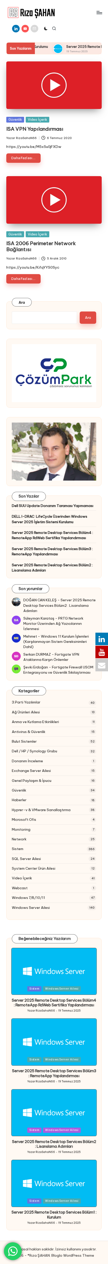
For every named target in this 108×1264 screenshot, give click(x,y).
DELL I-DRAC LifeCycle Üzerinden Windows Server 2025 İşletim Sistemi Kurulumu (49, 519)
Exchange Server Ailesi (31, 770)
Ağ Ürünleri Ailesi (26, 712)
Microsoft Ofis (24, 819)
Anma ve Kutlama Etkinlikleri (35, 721)
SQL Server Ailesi (26, 858)
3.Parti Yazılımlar (26, 702)
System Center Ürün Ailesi (33, 868)
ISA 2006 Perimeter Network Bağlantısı (41, 246)
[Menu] (99, 12)
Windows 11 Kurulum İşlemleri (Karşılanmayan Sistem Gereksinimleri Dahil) (56, 641)
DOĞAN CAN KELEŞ (40, 600)
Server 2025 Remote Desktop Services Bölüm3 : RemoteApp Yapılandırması (52, 551)
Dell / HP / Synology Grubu (34, 751)
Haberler (19, 800)
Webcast (20, 888)
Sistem (17, 848)
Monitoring (21, 829)
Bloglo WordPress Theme (72, 1255)
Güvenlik (15, 119)
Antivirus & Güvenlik (28, 731)
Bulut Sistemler (24, 741)
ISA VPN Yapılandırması (34, 129)
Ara (22, 302)
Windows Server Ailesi (31, 907)
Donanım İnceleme (27, 761)
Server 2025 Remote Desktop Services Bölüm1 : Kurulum (54, 1215)
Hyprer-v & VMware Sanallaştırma (41, 809)
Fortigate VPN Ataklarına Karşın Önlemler (51, 657)
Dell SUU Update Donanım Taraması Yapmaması (52, 505)
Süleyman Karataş (38, 618)
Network (19, 839)
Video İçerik (37, 119)
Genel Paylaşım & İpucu (31, 780)
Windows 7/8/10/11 (28, 897)
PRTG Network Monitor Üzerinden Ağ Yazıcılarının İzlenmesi (53, 623)
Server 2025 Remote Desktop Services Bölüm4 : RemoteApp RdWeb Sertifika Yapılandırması (52, 535)
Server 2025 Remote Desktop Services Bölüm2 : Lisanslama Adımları (52, 568)
